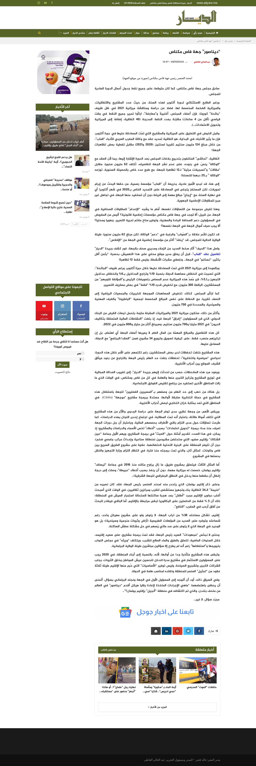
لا (80, 359)
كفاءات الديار (109, 33)
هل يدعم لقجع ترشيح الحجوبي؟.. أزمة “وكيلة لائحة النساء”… (55, 162)
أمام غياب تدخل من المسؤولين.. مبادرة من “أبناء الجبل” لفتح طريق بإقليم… (62, 143)
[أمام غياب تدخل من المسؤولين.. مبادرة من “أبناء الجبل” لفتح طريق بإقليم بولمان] (62, 132)
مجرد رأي (197, 33)
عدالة (146, 33)
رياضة (166, 33)
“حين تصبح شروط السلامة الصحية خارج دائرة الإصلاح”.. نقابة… (55, 207)
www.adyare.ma (207, 3)
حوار (137, 33)
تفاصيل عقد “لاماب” (206, 254)
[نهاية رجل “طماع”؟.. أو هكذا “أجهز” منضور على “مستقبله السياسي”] (117, 670)
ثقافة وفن (93, 33)
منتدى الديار (78, 33)
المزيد (66, 33)
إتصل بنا (115, 3)
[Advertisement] (62, 255)
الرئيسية (210, 33)
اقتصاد (175, 33)
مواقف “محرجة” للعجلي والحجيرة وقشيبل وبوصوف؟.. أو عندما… (55, 185)
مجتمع (156, 33)
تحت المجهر (125, 33)
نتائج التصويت (62, 372)
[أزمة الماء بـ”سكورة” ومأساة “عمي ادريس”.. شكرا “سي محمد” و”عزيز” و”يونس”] (157, 670)
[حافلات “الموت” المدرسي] (198, 670)
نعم (79, 353)
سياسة (186, 33)
